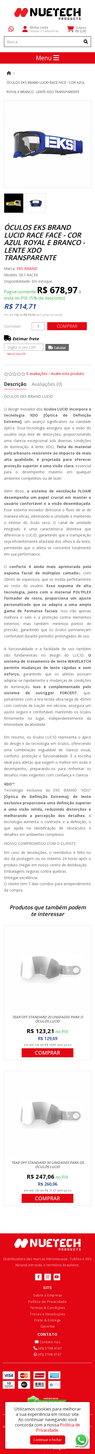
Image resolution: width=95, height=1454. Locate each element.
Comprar (67, 326)
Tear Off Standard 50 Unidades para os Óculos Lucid (47, 1164)
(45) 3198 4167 (49, 1348)
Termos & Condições (47, 1307)
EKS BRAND (27, 268)
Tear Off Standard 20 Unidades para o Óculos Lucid (47, 1019)
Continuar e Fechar (48, 1440)
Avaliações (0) (47, 384)
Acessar (35, 31)
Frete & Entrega (47, 1320)
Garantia (47, 1326)
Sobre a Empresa (47, 1295)
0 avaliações (37, 373)
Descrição (15, 384)
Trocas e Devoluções (47, 1314)
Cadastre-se (50, 31)
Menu (44, 58)
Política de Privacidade (47, 1301)
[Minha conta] (25, 29)
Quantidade (12, 326)
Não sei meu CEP (16, 353)
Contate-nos (49, 1341)
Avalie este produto (67, 373)
